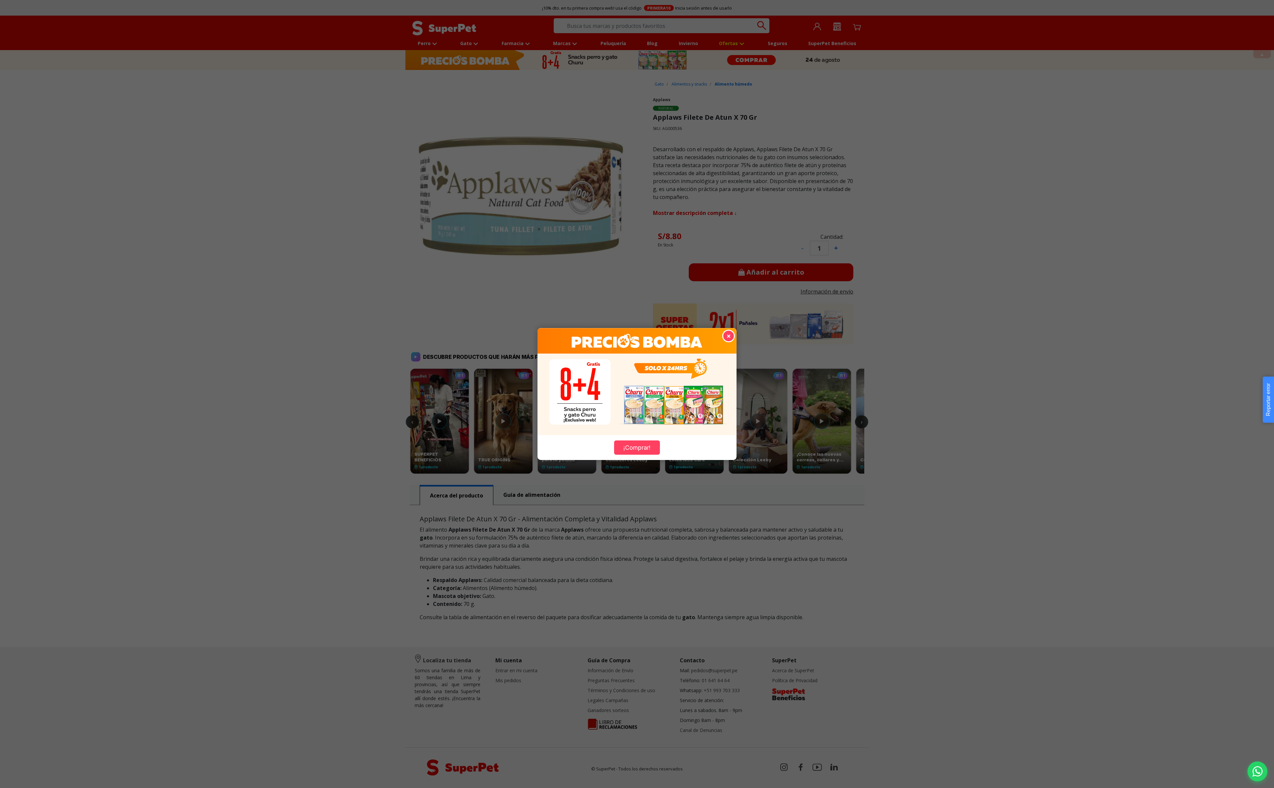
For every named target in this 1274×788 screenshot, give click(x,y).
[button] (1257, 771)
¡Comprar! (637, 447)
